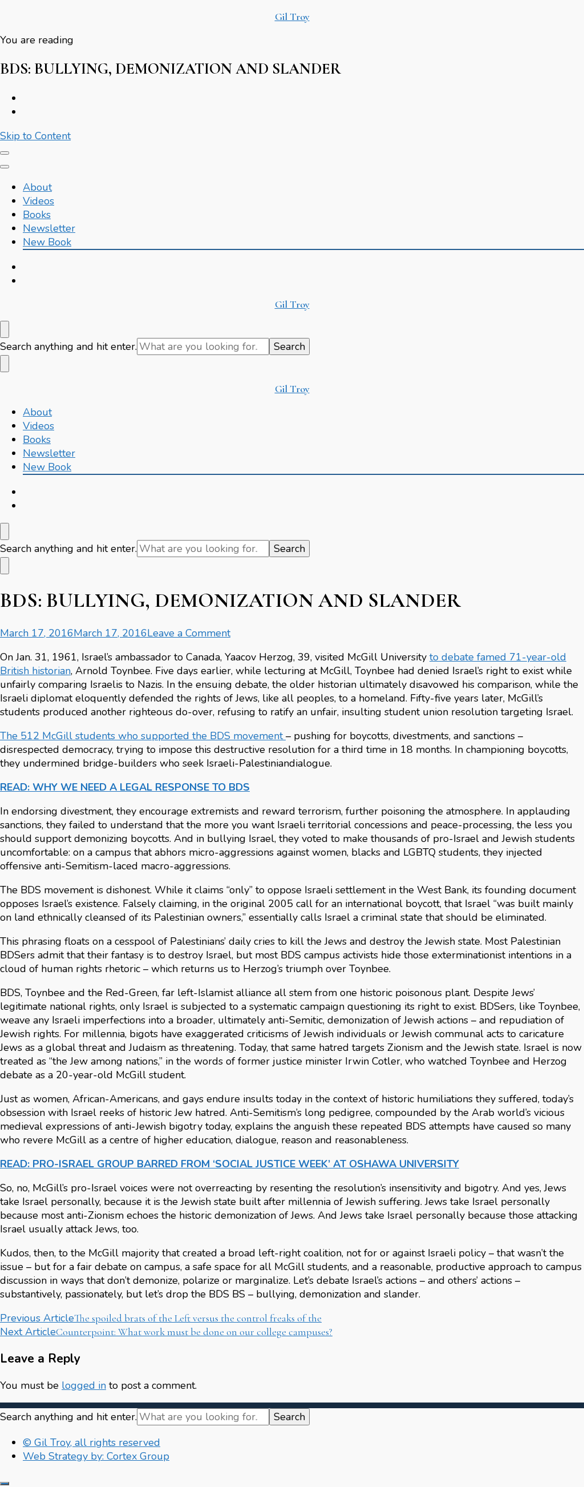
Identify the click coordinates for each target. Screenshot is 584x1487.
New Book (47, 242)
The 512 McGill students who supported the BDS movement (143, 736)
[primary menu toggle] (4, 153)
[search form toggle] (4, 329)
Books (37, 214)
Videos (38, 201)
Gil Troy (292, 16)
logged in (84, 1385)
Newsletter (49, 228)
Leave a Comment (188, 633)
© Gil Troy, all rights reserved (91, 1442)
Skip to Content (35, 136)
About (37, 187)
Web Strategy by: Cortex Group (96, 1456)
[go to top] (4, 1483)
